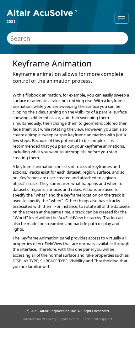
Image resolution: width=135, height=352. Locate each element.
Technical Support (97, 319)
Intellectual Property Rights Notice (51, 319)
